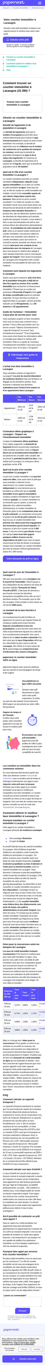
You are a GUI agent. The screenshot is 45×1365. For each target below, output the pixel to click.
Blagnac (26, 807)
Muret (17, 807)
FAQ (8, 70)
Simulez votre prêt (19, 39)
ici (16, 901)
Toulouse (30, 776)
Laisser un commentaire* (15, 1296)
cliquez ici (15, 1319)
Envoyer (22, 1311)
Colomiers (7, 778)
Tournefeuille (8, 807)
